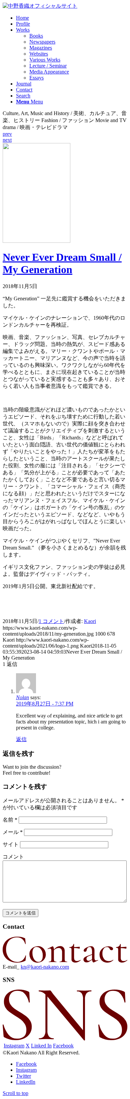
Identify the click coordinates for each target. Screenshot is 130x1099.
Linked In (41, 1045)
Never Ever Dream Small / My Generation (62, 263)
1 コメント (51, 621)
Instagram (14, 1045)
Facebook (63, 1045)
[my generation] (36, 241)
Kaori (90, 621)
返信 (21, 739)
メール (13, 832)
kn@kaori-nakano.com (45, 967)
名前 (10, 820)
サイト (11, 844)
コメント (13, 857)
